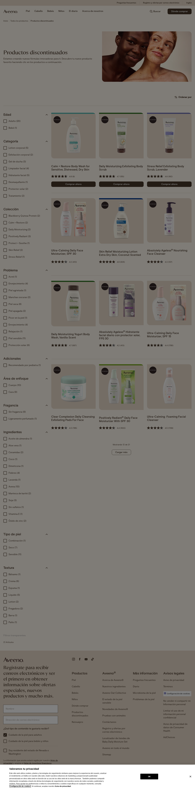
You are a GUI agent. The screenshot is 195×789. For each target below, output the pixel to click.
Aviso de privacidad (63, 786)
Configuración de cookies (20, 786)
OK (149, 776)
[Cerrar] (190, 776)
